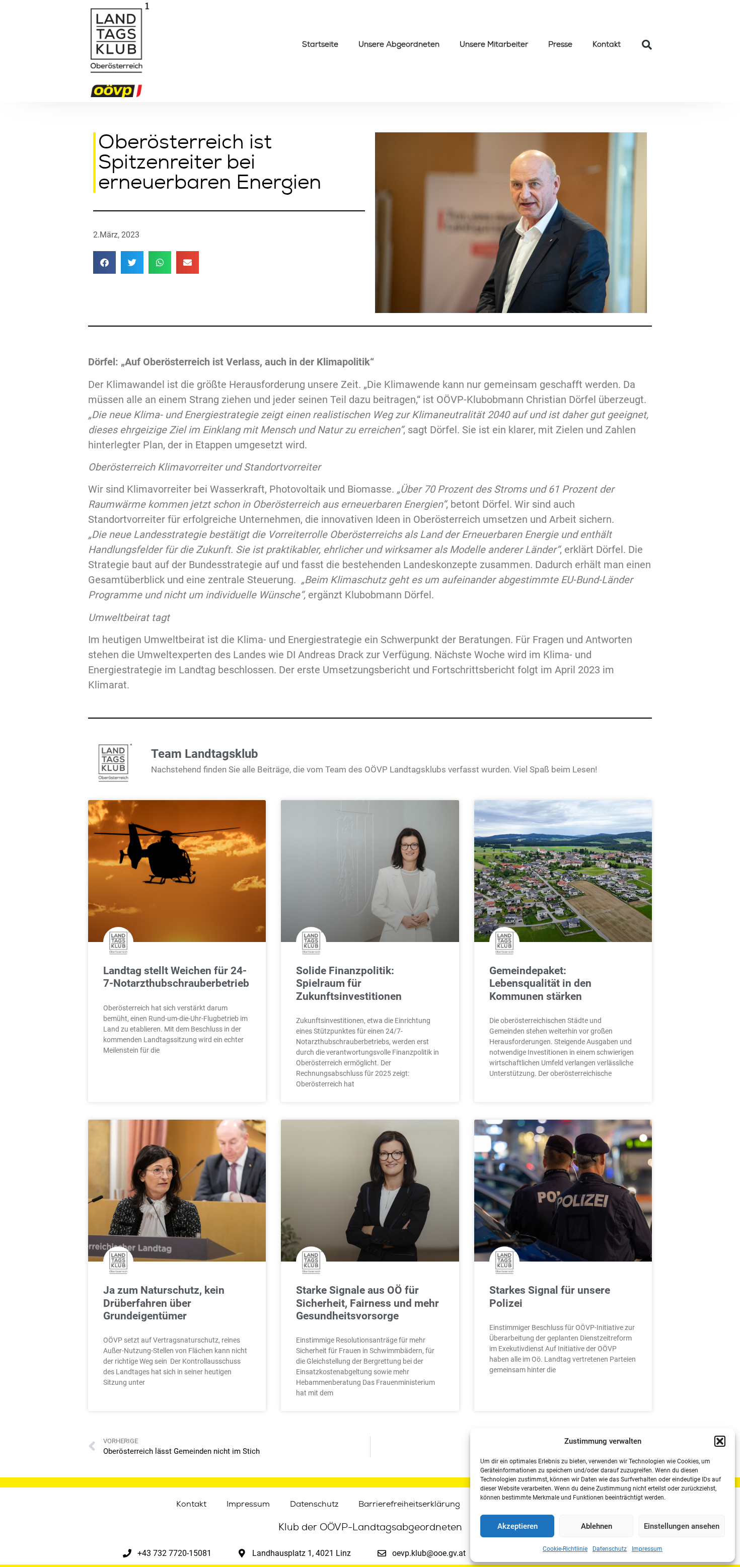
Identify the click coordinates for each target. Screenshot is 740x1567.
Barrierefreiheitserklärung (409, 1504)
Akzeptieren (517, 1526)
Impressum (647, 1548)
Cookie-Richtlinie (565, 1548)
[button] (720, 1441)
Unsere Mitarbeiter (494, 44)
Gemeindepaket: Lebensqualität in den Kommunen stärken (540, 983)
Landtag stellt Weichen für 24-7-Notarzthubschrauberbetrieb (176, 977)
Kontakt (607, 44)
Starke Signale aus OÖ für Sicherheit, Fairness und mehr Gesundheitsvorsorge (367, 1302)
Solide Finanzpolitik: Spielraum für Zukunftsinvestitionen (349, 983)
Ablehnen (596, 1526)
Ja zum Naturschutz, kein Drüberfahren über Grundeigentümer (164, 1302)
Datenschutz (610, 1548)
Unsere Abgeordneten (398, 44)
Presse (560, 44)
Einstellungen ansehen (681, 1526)
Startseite (320, 44)
